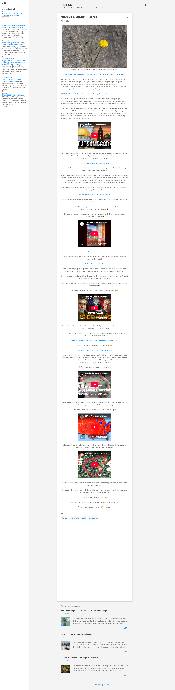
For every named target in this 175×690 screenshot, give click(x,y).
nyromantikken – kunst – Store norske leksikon (94, 195)
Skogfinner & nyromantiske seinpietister (78, 634)
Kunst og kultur (75, 518)
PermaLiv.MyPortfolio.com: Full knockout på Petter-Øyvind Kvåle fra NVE (95, 340)
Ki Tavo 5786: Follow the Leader (13, 95)
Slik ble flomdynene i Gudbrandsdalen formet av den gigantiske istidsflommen (86, 94)
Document (5, 41)
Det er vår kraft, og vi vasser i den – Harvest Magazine (95, 350)
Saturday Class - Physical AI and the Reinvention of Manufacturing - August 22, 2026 (14, 62)
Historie (64, 518)
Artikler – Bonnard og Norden (94, 264)
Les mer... (124, 628)
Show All (5, 106)
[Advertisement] (140, 43)
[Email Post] (62, 514)
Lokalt (84, 518)
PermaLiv (67, 4)
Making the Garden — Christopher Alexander (79, 658)
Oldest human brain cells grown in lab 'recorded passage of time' (13, 26)
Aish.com (5, 93)
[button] (127, 17)
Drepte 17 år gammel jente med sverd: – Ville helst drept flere (13, 44)
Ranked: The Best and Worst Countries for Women (12, 80)
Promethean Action (8, 58)
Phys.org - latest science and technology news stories (12, 14)
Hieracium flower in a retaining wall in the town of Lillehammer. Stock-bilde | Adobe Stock (94, 74)
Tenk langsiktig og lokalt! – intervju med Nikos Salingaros (85, 611)
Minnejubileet (93, 518)
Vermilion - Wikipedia (95, 252)
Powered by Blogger (102, 685)
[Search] (146, 5)
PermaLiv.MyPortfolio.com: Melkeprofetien (95, 163)
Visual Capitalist (7, 78)
